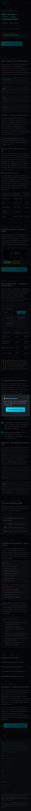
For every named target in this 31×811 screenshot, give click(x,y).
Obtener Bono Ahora (15, 409)
